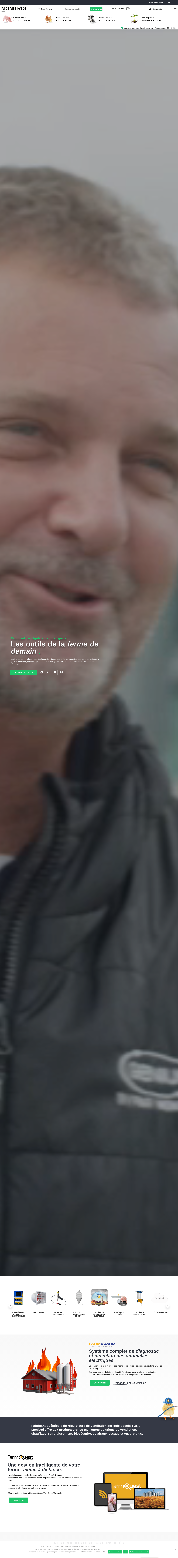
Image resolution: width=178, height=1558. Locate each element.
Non (125, 1552)
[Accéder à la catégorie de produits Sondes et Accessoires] (58, 1297)
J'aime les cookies (115, 1552)
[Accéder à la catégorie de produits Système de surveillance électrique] (99, 1297)
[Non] (175, 1549)
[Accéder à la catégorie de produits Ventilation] (38, 1297)
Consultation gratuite (157, 2)
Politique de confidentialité (139, 1552)
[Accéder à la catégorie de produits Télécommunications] (159, 1297)
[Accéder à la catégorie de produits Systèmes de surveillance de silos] (78, 1297)
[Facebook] (41, 672)
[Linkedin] (48, 672)
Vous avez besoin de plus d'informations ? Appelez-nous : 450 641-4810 (150, 28)
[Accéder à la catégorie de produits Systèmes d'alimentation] (139, 1297)
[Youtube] (54, 672)
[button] (155, 9)
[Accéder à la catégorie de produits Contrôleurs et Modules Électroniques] (18, 1297)
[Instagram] (61, 672)
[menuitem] (169, 2)
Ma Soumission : (118, 8)
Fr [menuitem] (174, 2)
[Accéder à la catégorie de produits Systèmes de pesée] (119, 1297)
